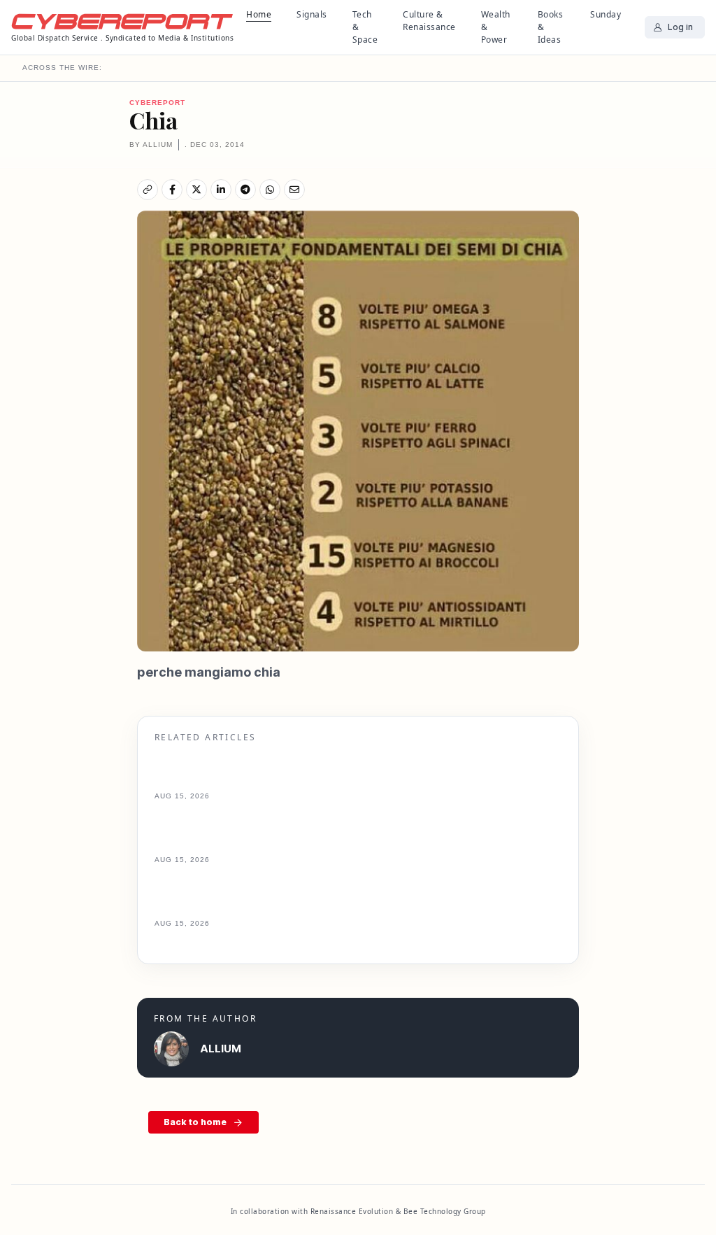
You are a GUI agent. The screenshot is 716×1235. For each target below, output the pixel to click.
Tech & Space (365, 26)
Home (258, 14)
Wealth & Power (495, 26)
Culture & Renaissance (429, 20)
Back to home (195, 1122)
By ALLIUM (151, 144)
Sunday (605, 14)
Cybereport (157, 102)
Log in (680, 27)
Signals (311, 14)
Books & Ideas (551, 26)
